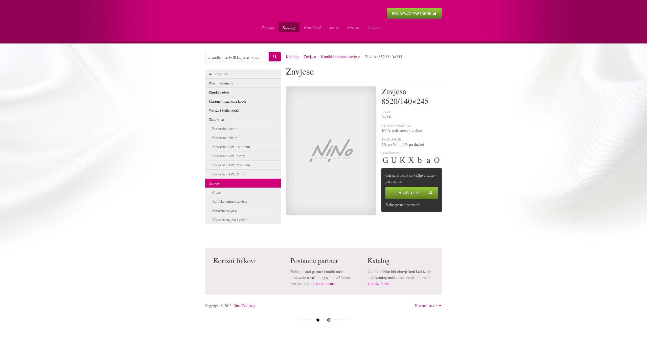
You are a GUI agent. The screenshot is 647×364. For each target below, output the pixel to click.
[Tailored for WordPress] (329, 320)
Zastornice (216, 119)
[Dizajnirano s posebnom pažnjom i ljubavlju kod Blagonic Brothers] (318, 320)
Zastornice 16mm (224, 128)
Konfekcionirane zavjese (340, 56)
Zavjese (310, 56)
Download (312, 27)
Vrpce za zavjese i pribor (230, 219)
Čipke (216, 192)
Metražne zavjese (224, 210)
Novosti (353, 27)
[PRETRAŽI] (275, 56)
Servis (334, 27)
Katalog (289, 27)
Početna (267, 27)
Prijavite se (409, 192)
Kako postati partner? (402, 204)
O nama (374, 27)
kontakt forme (324, 283)
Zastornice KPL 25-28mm (231, 165)
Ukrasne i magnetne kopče (227, 101)
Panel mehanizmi (221, 83)
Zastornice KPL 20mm (228, 155)
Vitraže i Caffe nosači (224, 110)
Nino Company (244, 305)
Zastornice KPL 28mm (228, 174)
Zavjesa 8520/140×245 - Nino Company (229, 20)
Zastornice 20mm (224, 137)
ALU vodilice (218, 74)
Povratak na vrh (426, 305)
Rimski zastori (219, 92)
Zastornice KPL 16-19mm (231, 146)
